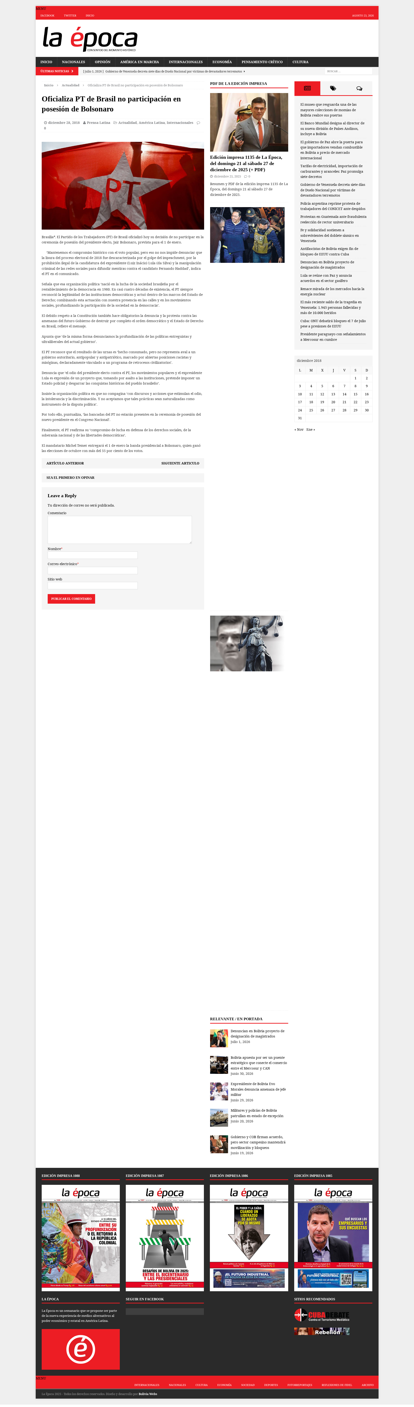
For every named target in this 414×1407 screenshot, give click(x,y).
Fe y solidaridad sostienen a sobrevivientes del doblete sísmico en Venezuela (329, 235)
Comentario (57, 513)
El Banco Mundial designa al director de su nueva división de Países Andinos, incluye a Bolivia (332, 128)
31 (300, 418)
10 (300, 394)
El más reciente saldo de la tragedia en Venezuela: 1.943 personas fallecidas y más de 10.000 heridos (331, 307)
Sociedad (248, 1385)
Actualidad (127, 122)
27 (333, 410)
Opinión (102, 62)
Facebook (47, 15)
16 (367, 394)
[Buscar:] (349, 71)
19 (322, 402)
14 (344, 394)
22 (355, 402)
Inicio (90, 15)
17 (300, 402)
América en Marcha (139, 62)
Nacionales (73, 62)
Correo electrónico (62, 564)
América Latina (152, 122)
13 (333, 394)
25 (311, 410)
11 (311, 394)
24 (300, 410)
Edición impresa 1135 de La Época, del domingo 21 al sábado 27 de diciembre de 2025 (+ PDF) (246, 163)
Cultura (301, 62)
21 (344, 402)
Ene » (310, 429)
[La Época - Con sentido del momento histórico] (90, 38)
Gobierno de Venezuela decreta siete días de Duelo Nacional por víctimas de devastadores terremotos (332, 190)
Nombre (54, 548)
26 (322, 410)
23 (367, 402)
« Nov (299, 429)
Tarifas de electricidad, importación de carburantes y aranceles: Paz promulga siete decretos (331, 171)
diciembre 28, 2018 (64, 122)
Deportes (271, 1385)
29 (355, 410)
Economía (222, 62)
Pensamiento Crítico (262, 62)
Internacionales (186, 62)
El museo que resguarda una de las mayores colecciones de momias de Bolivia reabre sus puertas (328, 109)
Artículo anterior (65, 463)
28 (344, 410)
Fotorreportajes (300, 1385)
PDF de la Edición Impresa (238, 84)
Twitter (70, 15)
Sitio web (55, 579)
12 (322, 394)
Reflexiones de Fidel (337, 1385)
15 (355, 394)
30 (367, 410)
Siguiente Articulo (180, 463)
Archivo (368, 1385)
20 (333, 402)
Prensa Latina (98, 122)
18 (311, 402)
